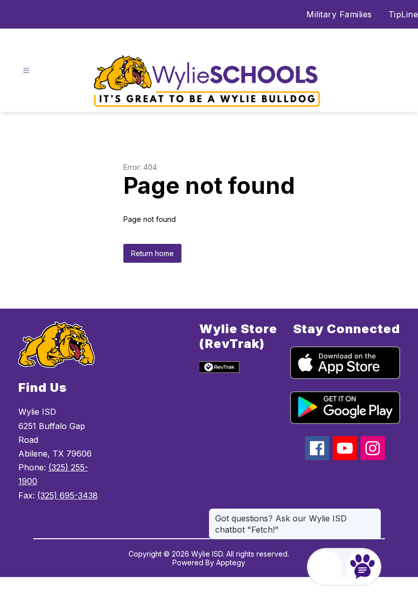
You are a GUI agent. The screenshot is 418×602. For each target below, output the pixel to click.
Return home (152, 253)
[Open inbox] (325, 566)
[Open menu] (26, 71)
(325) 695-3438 (67, 495)
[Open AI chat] (362, 566)
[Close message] (373, 513)
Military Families (339, 14)
